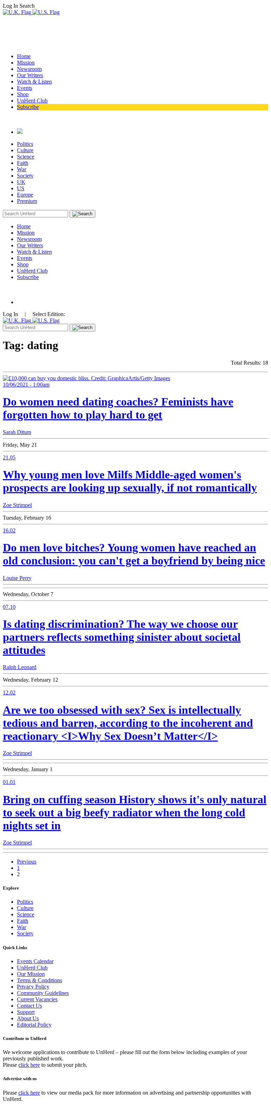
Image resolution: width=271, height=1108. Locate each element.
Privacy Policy (33, 987)
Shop (23, 94)
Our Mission (31, 974)
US (20, 188)
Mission (26, 63)
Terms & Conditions (39, 980)
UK (21, 182)
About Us (28, 1018)
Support (26, 1012)
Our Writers (30, 75)
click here (29, 1065)
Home (24, 56)
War (21, 169)
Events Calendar (35, 961)
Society (25, 176)
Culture (25, 150)
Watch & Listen (34, 82)
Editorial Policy (34, 1025)
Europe (25, 195)
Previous (26, 862)
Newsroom (29, 69)
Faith (22, 163)
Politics (25, 144)
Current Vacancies (37, 999)
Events (24, 88)
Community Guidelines (43, 993)
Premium (27, 201)
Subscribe (28, 107)
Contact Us (29, 1006)
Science (25, 157)
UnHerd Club (32, 101)
